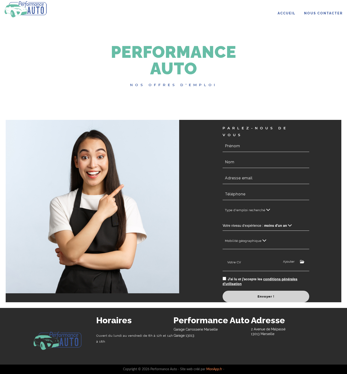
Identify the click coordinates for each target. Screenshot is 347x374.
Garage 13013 (184, 335)
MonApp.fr (214, 369)
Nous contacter (323, 13)
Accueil (287, 13)
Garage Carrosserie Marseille (196, 329)
